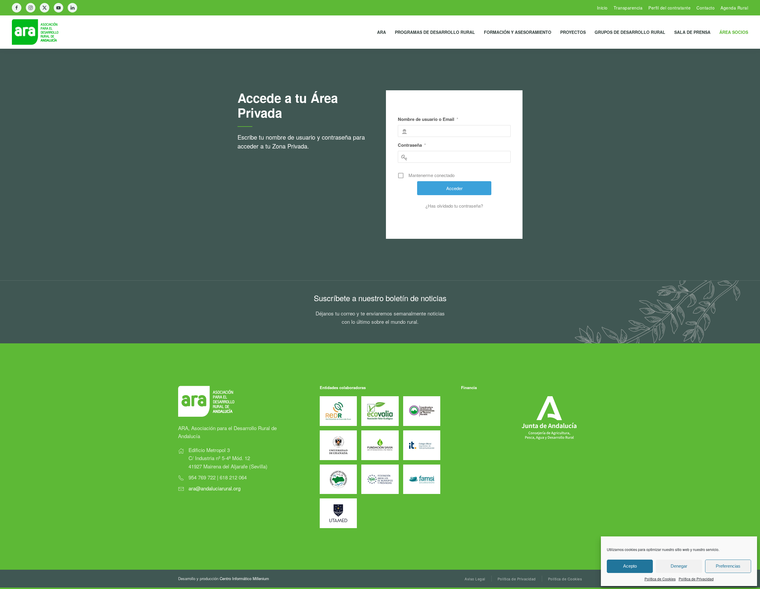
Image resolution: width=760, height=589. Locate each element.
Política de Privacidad (696, 578)
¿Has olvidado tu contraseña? (454, 206)
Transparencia (628, 8)
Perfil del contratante (669, 8)
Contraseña (412, 145)
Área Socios (733, 32)
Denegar (679, 566)
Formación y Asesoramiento (517, 32)
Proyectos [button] (573, 32)
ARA (381, 32)
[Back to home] (40, 32)
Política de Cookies (660, 578)
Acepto (630, 566)
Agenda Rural (734, 8)
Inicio (602, 8)
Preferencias (728, 566)
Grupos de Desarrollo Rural (630, 32)
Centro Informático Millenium (244, 578)
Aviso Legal (475, 578)
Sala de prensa (692, 32)
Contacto (705, 8)
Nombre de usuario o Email (428, 119)
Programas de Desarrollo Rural (435, 32)
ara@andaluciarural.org (214, 488)
